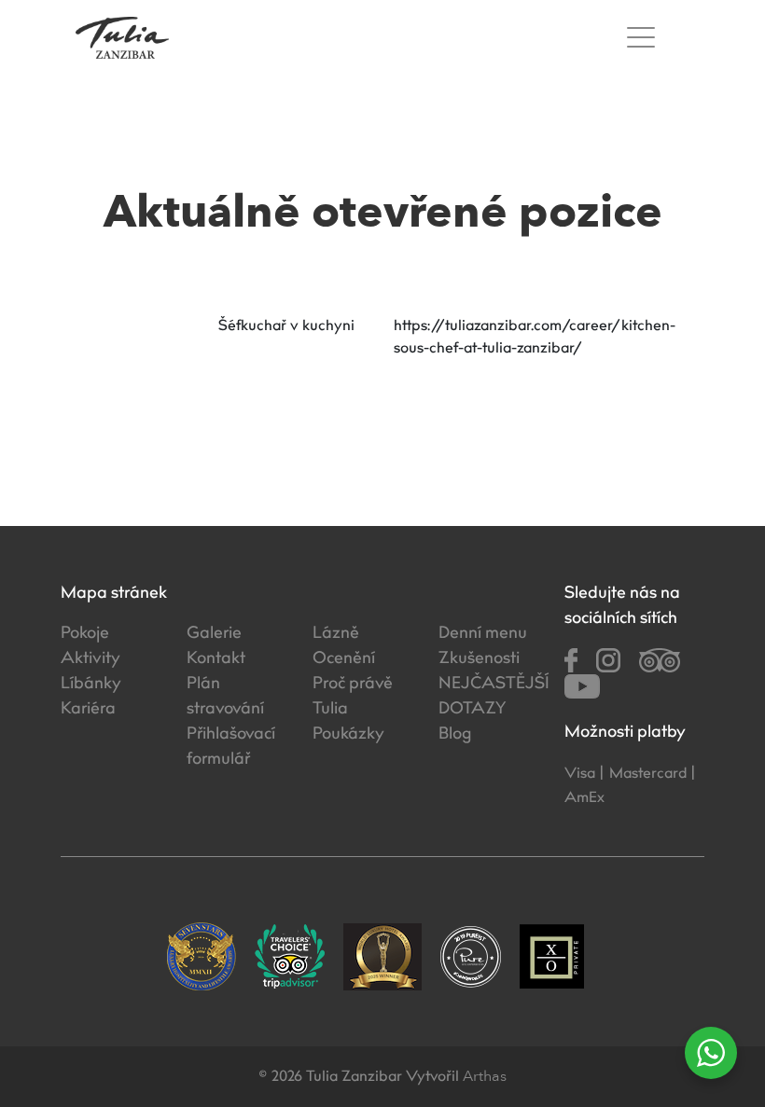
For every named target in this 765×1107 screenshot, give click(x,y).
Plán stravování (225, 697)
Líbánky (91, 684)
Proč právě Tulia (353, 697)
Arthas (485, 1076)
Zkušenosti (479, 659)
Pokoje (85, 634)
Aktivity (90, 659)
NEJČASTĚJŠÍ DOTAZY (487, 697)
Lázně (336, 634)
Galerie (214, 634)
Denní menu (482, 634)
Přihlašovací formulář (231, 747)
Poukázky (348, 734)
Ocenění (344, 659)
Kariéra (88, 709)
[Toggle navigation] (645, 37)
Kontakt (216, 659)
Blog (454, 734)
